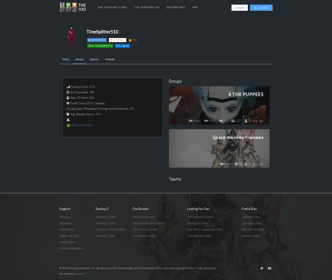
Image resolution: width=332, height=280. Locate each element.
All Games (261, 7)
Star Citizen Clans (253, 229)
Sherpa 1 (118, 40)
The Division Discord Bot (148, 223)
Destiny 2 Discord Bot (110, 229)
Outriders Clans (252, 223)
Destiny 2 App (105, 236)
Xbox (196, 121)
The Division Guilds (144, 229)
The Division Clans (112, 7)
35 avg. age (255, 121)
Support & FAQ (69, 236)
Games (94, 59)
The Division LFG (147, 7)
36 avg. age (255, 164)
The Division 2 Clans (200, 217)
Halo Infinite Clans (199, 236)
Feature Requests (71, 248)
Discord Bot (176, 7)
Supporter (97, 40)
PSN (211, 121)
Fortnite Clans (251, 236)
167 (238, 121)
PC (225, 121)
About (79, 59)
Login (240, 7)
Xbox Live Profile (81, 125)
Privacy (64, 217)
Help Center (67, 242)
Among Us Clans (197, 223)
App (195, 7)
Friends (110, 59)
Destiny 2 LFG (105, 223)
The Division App (143, 236)
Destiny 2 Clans (106, 217)
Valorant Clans (251, 217)
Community (66, 229)
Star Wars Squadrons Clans (205, 229)
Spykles (80, 273)
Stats (65, 59)
